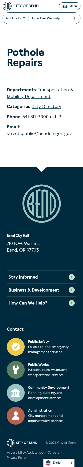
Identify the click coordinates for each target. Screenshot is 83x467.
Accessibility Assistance (25, 452)
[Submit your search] (73, 18)
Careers (53, 452)
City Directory (46, 106)
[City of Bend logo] (21, 6)
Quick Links (13, 18)
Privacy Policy (17, 458)
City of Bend (66, 443)
